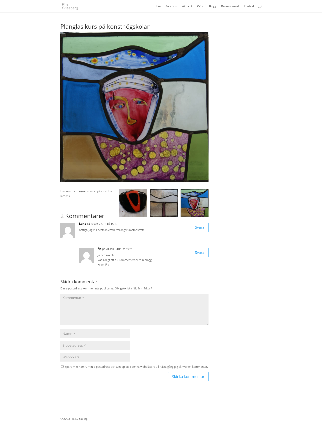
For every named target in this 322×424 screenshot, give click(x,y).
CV (199, 6)
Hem (158, 6)
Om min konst (230, 6)
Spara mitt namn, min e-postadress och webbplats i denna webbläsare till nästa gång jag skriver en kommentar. (136, 366)
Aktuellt (187, 6)
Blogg (212, 6)
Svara (199, 227)
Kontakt (249, 6)
